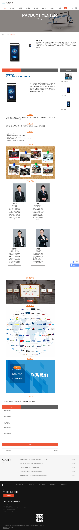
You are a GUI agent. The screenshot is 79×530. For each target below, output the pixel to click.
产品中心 (7, 34)
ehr (9, 484)
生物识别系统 (9, 450)
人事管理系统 (31, 484)
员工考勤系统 (42, 484)
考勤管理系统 (53, 484)
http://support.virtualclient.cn (14, 511)
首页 (3, 34)
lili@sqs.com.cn (9, 504)
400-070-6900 (12, 492)
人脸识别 (56, 450)
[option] (14, 52)
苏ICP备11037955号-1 (28, 525)
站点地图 (11, 527)
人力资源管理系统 (19, 484)
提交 (30, 444)
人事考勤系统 (64, 484)
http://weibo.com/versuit (10, 509)
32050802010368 (41, 525)
